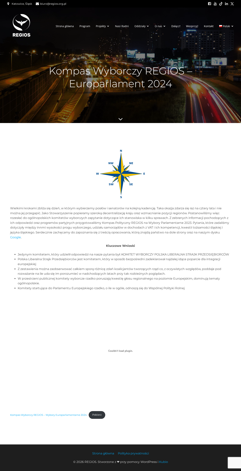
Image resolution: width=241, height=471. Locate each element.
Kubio (163, 462)
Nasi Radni (122, 26)
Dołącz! (175, 26)
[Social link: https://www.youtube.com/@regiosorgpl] (215, 4)
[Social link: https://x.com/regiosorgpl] (232, 4)
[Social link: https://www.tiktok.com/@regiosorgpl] (221, 4)
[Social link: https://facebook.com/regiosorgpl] (209, 4)
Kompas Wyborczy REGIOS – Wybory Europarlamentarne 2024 (48, 414)
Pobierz (97, 414)
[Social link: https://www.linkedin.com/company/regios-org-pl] (226, 4)
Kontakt (209, 26)
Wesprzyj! (192, 26)
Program (84, 26)
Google (15, 237)
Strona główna (65, 26)
